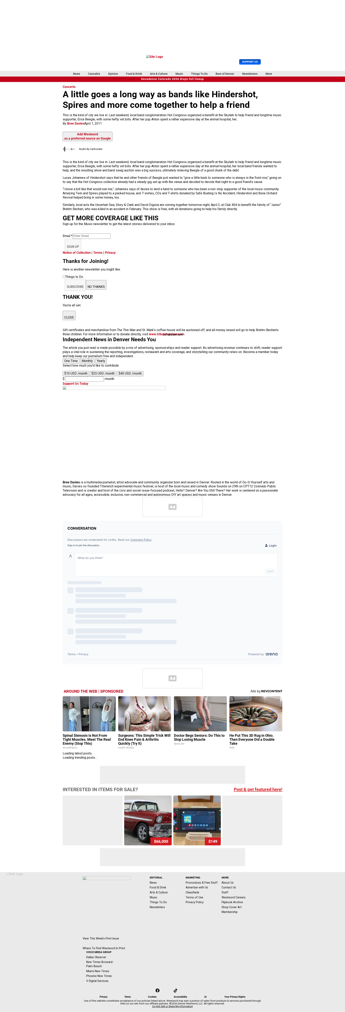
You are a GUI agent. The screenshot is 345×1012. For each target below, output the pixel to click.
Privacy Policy (195, 902)
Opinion (113, 73)
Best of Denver (225, 73)
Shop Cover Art (232, 907)
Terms (97, 253)
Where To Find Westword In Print (104, 948)
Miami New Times (97, 971)
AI (205, 996)
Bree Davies (75, 123)
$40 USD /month (130, 373)
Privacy (110, 253)
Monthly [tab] (87, 361)
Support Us (250, 61)
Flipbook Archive (232, 902)
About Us (228, 882)
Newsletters (250, 73)
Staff (225, 892)
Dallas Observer (96, 957)
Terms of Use (194, 897)
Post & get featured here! (258, 789)
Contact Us (229, 887)
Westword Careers (234, 897)
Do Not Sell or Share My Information (172, 1006)
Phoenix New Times (99, 976)
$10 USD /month (75, 373)
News (76, 73)
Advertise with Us (197, 887)
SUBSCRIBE (75, 287)
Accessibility (180, 996)
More (269, 73)
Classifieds (192, 892)
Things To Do (199, 73)
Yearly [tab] (101, 361)
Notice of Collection (77, 253)
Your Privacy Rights (234, 996)
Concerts (69, 87)
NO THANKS (96, 287)
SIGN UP (73, 247)
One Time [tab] (71, 361)
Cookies (152, 996)
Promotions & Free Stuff (202, 882)
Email (67, 236)
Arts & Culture (159, 73)
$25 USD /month (103, 373)
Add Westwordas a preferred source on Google (87, 136)
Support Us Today (75, 384)
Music (179, 73)
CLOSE (69, 317)
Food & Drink (134, 73)
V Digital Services (97, 980)
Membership (230, 912)
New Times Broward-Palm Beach (99, 964)
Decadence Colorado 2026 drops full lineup (172, 79)
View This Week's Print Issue (101, 938)
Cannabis (94, 73)
